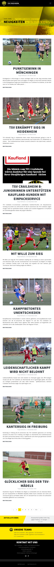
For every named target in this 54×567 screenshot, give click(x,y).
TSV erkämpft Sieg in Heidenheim (27, 129)
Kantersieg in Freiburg (27, 426)
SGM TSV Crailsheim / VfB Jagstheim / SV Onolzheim (28, 532)
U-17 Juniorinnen (19, 536)
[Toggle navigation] (50, 3)
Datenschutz (31, 564)
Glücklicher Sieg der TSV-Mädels (27, 483)
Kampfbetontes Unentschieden (27, 310)
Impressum (21, 564)
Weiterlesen (7, 87)
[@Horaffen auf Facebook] (28, 556)
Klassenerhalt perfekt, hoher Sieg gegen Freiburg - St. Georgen (40, 519)
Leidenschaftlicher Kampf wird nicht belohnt (27, 369)
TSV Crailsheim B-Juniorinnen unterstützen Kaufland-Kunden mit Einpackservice (27, 192)
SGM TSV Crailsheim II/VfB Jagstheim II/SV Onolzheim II (29, 534)
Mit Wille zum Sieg (27, 253)
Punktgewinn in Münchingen (27, 70)
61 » (37, 509)
